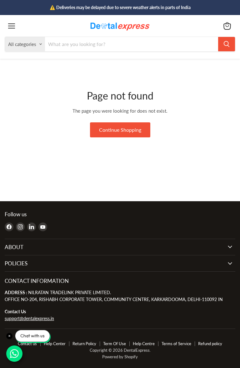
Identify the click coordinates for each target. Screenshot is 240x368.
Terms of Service (176, 343)
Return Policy (84, 343)
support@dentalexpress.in (29, 318)
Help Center (55, 343)
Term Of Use (114, 343)
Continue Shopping (120, 130)
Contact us (27, 343)
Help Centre (144, 343)
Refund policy (210, 343)
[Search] (226, 44)
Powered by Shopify (120, 356)
